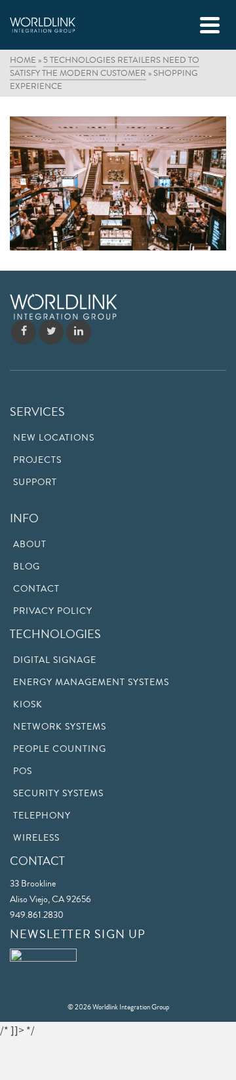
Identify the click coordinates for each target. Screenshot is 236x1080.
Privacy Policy (52, 611)
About (30, 544)
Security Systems (58, 793)
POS (22, 771)
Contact (36, 589)
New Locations (53, 438)
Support (35, 482)
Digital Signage (54, 660)
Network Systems (59, 727)
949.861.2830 (37, 915)
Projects (37, 460)
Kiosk (28, 704)
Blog (26, 566)
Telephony (42, 815)
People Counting (59, 749)
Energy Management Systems (91, 682)
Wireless (36, 838)
